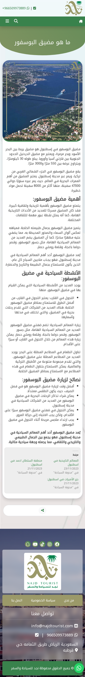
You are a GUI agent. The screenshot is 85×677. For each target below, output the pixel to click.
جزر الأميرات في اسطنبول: (62, 479)
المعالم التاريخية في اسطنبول (66, 462)
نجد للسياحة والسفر (25, 668)
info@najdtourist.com (52, 626)
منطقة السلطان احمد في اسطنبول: (26, 462)
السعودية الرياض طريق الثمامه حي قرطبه (47, 647)
